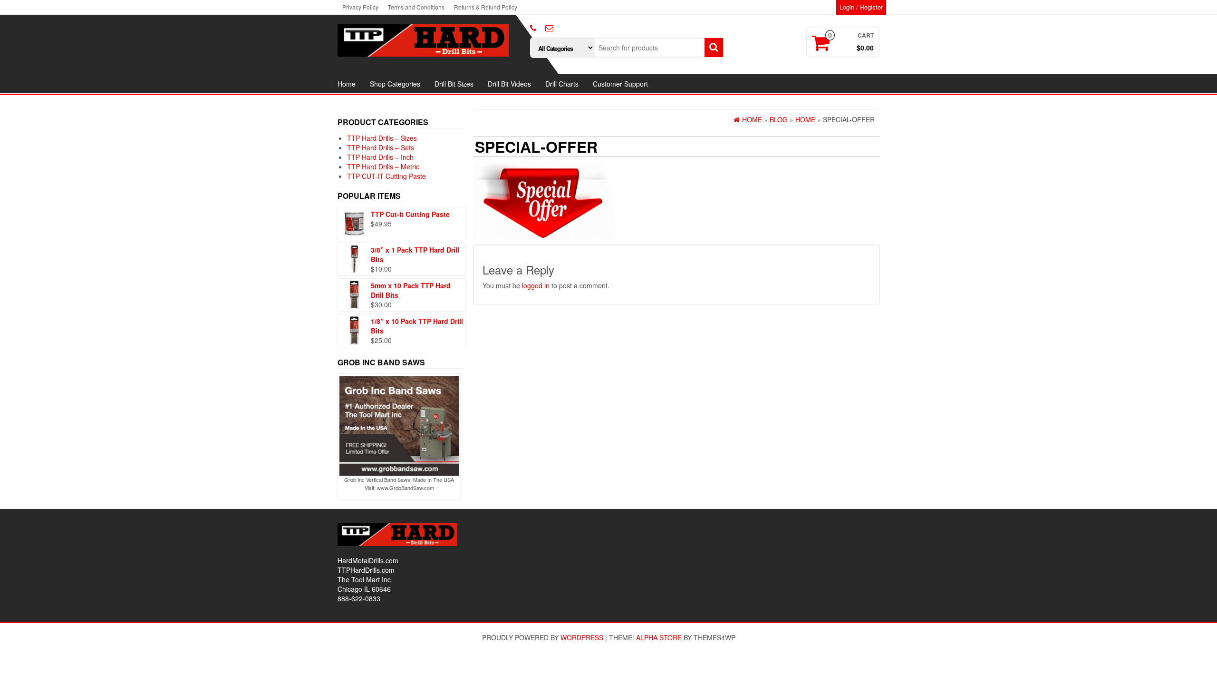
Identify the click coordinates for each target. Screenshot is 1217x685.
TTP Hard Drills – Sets (380, 147)
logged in (536, 285)
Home (347, 83)
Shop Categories (395, 83)
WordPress (581, 637)
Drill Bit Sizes (454, 83)
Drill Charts (562, 83)
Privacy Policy (360, 7)
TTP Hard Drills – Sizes (382, 138)
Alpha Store (659, 637)
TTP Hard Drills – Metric (383, 166)
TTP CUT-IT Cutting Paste (386, 176)
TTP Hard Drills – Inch (380, 157)
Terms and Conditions (416, 7)
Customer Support (620, 83)
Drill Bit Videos (509, 83)
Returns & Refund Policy (485, 7)
